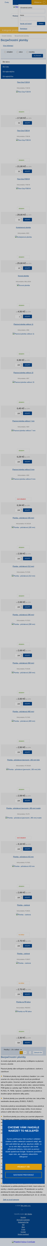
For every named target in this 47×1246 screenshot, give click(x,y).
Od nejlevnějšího (8, 72)
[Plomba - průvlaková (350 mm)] (23, 672)
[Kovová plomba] (23, 285)
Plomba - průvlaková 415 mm (23, 857)
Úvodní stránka (7, 36)
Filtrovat (37, 56)
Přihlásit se (37, 2)
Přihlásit (41, 23)
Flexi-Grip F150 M (23, 82)
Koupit (27, 123)
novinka (31, 52)
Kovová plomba (23, 276)
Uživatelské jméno (26, 8)
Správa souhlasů (23, 1234)
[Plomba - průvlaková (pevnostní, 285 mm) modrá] (23, 817)
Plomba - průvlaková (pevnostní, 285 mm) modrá (23, 808)
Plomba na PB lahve (23, 1002)
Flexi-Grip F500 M (23, 179)
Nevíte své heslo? (26, 24)
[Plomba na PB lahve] (23, 1011)
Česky (7, 2)
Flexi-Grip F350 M (23, 131)
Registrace (23, 28)
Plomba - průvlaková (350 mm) (23, 663)
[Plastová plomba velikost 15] (23, 382)
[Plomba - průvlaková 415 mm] (23, 866)
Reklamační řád (23, 1222)
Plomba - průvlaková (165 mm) (23, 518)
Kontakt (23, 1232)
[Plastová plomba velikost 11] (23, 333)
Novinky (23, 1217)
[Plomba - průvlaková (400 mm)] (23, 721)
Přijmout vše (23, 1167)
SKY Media (28, 1214)
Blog (23, 1227)
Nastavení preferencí (23, 1175)
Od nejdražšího (8, 76)
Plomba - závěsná (23, 905)
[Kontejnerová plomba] (23, 237)
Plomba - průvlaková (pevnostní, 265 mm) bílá (23, 760)
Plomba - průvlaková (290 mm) (23, 615)
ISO (23, 1225)
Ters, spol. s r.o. (26, 1205)
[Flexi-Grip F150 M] (23, 91)
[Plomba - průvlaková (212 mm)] (23, 576)
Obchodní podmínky (23, 1220)
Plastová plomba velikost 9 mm (23, 469)
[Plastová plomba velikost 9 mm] (23, 479)
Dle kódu (6, 67)
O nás (23, 1229)
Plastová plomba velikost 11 (23, 324)
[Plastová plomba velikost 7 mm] (23, 430)
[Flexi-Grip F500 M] (23, 188)
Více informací (8, 46)
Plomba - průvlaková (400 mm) (23, 711)
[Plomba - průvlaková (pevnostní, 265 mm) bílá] (23, 769)
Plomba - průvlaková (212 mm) (23, 566)
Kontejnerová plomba (23, 227)
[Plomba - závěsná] (23, 914)
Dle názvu (6, 62)
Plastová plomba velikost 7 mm (23, 421)
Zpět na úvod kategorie (11, 1200)
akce (21, 52)
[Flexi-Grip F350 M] (23, 140)
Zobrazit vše (38, 1052)
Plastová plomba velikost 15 (23, 373)
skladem (10, 52)
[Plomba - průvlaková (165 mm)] (23, 527)
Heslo (22, 15)
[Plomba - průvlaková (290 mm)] (23, 624)
